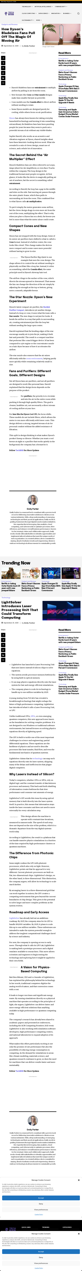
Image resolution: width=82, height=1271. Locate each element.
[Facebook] (3, 58)
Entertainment (63, 58)
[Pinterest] (3, 68)
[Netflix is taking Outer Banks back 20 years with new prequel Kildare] (10, 573)
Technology (62, 84)
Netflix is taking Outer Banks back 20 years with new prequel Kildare (70, 63)
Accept (41, 1252)
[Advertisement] (32, 69)
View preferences (41, 1263)
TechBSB (19, 450)
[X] (3, 63)
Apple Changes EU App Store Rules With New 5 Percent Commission (69, 88)
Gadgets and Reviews (9, 24)
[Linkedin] (3, 78)
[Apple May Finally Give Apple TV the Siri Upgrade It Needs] (71, 573)
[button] (79, 1234)
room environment (34, 358)
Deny (41, 1257)
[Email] (3, 83)
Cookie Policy (39, 1268)
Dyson (12, 118)
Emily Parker (29, 46)
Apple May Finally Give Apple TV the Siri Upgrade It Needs (68, 100)
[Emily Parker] (33, 500)
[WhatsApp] (3, 73)
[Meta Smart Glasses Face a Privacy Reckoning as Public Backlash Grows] (31, 573)
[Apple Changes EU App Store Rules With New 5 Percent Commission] (51, 573)
